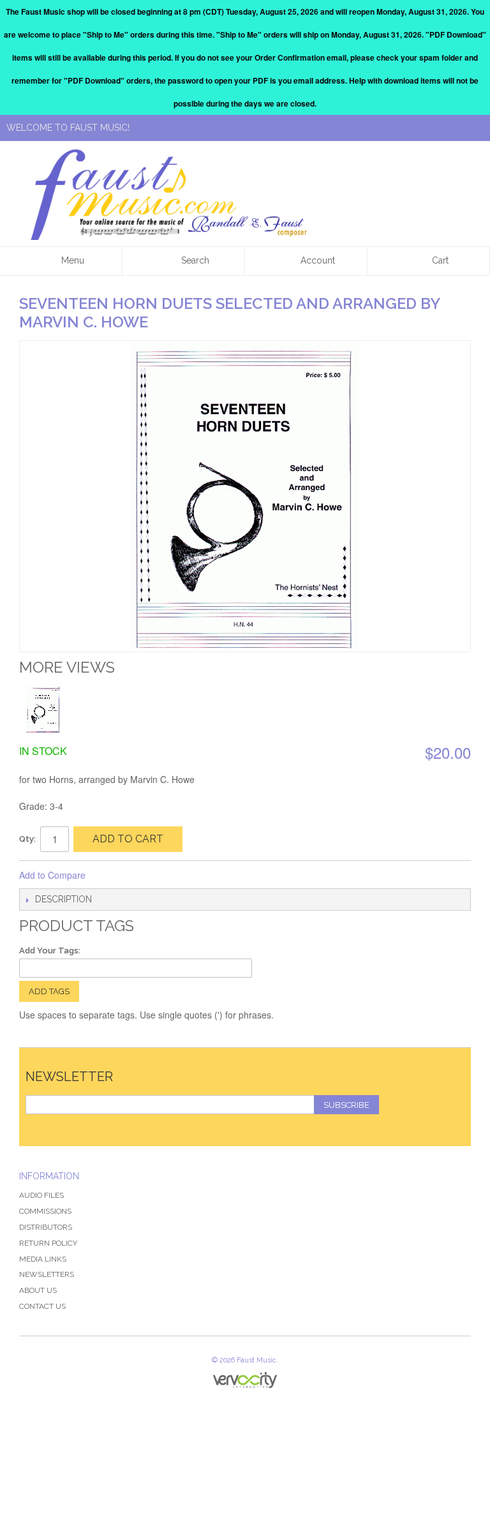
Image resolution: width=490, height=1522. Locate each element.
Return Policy (48, 1243)
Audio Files (41, 1195)
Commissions (45, 1211)
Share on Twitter (138, 875)
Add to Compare (52, 875)
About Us (38, 1290)
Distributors (45, 1227)
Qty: (27, 839)
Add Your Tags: (49, 950)
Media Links (42, 1259)
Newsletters (46, 1274)
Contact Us (42, 1306)
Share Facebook (112, 875)
